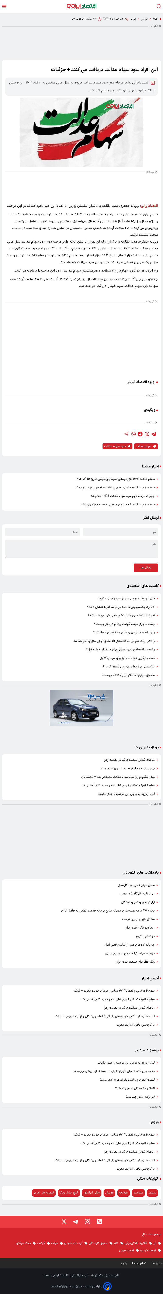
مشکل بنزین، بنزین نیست (138, 919)
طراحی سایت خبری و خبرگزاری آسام (76, 1286)
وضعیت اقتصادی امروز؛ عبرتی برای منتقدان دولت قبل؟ (120, 649)
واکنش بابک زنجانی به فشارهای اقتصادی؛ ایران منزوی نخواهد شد (114, 641)
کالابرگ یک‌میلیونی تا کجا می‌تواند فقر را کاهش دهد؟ (121, 607)
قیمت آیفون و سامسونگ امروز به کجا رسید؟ (127, 1080)
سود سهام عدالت (115, 446)
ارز (154, 1243)
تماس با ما (139, 1263)
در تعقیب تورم (145, 936)
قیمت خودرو (148, 1250)
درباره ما (157, 1263)
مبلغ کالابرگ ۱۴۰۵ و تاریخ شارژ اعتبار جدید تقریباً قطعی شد (118, 785)
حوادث (123, 1192)
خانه (155, 19)
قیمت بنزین (126, 1250)
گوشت (41, 1243)
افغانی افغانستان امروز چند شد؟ (135, 1088)
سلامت (138, 1192)
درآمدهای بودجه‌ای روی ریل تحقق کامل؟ (129, 666)
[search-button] (159, 6)
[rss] (99, 1221)
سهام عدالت (143, 446)
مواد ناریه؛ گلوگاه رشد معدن (137, 893)
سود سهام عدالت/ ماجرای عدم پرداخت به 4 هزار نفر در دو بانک (115, 487)
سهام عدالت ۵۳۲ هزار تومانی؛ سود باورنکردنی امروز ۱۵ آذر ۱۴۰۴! (115, 479)
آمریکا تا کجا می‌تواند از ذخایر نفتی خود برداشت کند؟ (121, 615)
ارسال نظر (146, 568)
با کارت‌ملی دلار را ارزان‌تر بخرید (136, 1025)
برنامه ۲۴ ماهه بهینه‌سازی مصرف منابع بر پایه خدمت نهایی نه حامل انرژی (108, 911)
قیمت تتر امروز (44, 1192)
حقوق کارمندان (98, 1243)
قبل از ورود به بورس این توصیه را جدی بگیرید (126, 598)
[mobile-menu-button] (4, 6)
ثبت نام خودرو (73, 1243)
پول (133, 19)
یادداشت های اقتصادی (140, 873)
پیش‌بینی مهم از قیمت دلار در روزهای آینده (128, 768)
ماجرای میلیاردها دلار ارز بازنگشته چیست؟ (128, 675)
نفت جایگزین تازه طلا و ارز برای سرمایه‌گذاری (127, 658)
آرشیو (124, 1263)
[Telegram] (75, 1221)
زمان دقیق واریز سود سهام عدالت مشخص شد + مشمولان (118, 777)
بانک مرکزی (23, 1243)
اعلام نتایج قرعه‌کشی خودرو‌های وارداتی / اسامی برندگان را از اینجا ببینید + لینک (105, 1016)
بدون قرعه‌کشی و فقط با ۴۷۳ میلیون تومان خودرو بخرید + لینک (114, 991)
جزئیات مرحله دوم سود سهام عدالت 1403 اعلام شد (123, 496)
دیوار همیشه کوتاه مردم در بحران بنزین (130, 953)
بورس (144, 19)
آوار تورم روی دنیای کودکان (138, 902)
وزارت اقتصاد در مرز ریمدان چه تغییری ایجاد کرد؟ (124, 632)
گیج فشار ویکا (68, 1192)
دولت (54, 1243)
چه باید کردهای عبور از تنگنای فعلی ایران (129, 945)
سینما (152, 1192)
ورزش (154, 1122)
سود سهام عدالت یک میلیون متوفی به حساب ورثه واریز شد (118, 504)
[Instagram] (87, 1221)
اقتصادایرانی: (149, 205)
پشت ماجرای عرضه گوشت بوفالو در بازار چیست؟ (124, 624)
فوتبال (109, 1192)
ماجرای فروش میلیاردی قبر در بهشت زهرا (129, 760)
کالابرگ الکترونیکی (136, 1243)
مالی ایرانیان (92, 1192)
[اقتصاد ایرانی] (81, 6)
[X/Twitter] (63, 1221)
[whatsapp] (133, 434)
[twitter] (146, 434)
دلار (116, 1243)
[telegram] (153, 434)
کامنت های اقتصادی (143, 586)
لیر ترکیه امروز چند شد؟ (140, 1097)
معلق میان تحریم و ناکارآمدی (136, 885)
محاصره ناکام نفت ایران (140, 928)
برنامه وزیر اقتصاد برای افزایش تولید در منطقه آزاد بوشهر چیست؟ (114, 1071)
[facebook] (140, 434)
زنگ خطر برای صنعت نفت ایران (135, 962)
